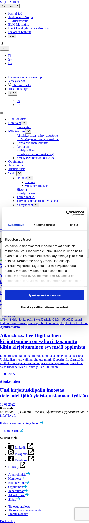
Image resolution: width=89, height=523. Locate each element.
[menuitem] (19, 474)
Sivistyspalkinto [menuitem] (27, 193)
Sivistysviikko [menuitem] (26, 150)
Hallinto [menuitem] (22, 178)
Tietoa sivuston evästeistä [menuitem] (24, 510)
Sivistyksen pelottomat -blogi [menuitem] (35, 154)
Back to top (7, 521)
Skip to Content (10, 2)
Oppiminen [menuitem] (15, 161)
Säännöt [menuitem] (30, 182)
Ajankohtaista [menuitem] (17, 119)
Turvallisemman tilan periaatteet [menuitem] (37, 200)
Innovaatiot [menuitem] (24, 127)
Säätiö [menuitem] (12, 173)
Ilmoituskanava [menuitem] (18, 514)
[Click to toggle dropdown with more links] (12, 36)
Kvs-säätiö (15, 13)
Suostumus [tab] (16, 224)
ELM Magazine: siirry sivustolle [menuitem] (38, 139)
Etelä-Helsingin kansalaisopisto (28, 28)
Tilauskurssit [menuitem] (16, 169)
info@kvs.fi (8, 415)
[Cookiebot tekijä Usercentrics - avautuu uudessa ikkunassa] (66, 213)
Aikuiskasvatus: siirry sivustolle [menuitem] (37, 135)
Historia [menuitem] (22, 189)
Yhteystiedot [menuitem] (25, 205)
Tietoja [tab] (73, 224)
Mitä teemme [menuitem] (16, 131)
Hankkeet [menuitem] (14, 123)
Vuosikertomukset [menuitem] (36, 186)
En (10, 63)
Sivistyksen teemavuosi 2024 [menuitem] (35, 158)
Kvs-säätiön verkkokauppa (25, 77)
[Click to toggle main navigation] (1, 113)
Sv (10, 59)
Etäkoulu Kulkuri (19, 32)
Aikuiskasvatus (18, 21)
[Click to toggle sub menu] (24, 123)
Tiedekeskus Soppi (20, 17)
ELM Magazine (18, 24)
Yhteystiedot (16, 81)
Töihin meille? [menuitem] (26, 197)
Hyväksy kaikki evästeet (45, 295)
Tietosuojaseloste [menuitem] (19, 506)
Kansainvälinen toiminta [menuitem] (32, 143)
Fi (9, 55)
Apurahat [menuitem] (23, 146)
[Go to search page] (1, 44)
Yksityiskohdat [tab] (44, 224)
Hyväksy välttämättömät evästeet (44, 307)
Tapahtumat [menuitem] (16, 165)
